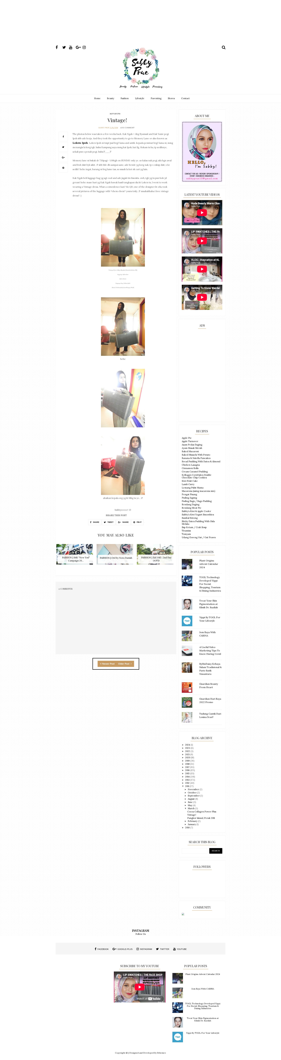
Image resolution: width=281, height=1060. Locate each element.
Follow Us (141, 934)
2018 (187, 764)
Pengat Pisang (189, 494)
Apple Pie (187, 438)
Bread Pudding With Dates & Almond (201, 461)
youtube (182, 949)
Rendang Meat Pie (191, 507)
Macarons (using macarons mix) (198, 491)
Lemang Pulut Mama (192, 487)
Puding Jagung (189, 497)
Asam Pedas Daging (192, 444)
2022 (188, 751)
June (190, 802)
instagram (146, 949)
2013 (187, 779)
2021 (187, 754)
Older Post (124, 664)
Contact (185, 98)
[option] (76, 555)
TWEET (110, 522)
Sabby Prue (104, 128)
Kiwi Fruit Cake (190, 481)
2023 (188, 748)
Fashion (125, 98)
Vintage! (191, 814)
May (190, 805)
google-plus (125, 949)
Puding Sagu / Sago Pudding (197, 501)
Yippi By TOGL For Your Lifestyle (202, 1033)
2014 (187, 776)
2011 (187, 786)
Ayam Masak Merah (192, 448)
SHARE (95, 522)
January (192, 824)
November (194, 789)
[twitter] (65, 47)
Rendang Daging (190, 504)
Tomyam (186, 534)
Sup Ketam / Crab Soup (194, 527)
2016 (187, 770)
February (193, 821)
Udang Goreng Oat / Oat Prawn (199, 537)
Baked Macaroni (190, 451)
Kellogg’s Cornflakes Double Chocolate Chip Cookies (196, 476)
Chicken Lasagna (191, 464)
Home (97, 98)
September (194, 795)
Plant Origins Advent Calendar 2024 (202, 974)
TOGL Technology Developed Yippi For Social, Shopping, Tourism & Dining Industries (202, 1006)
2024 (188, 744)
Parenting (156, 98)
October (192, 792)
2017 (187, 767)
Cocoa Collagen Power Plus (201, 811)
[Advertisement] (140, 25)
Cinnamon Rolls (190, 468)
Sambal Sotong (190, 518)
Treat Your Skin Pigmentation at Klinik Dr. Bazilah (203, 1019)
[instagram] (86, 47)
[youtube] (72, 47)
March (191, 808)
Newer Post (108, 664)
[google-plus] (79, 47)
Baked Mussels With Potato (196, 454)
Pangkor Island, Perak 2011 (201, 818)
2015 (187, 773)
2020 (188, 757)
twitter (164, 949)
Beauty (110, 98)
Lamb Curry (188, 484)
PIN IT (139, 522)
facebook (103, 949)
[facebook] (59, 47)
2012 (187, 783)
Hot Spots (115, 114)
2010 (187, 827)
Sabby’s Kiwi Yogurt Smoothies (198, 514)
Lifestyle (139, 98)
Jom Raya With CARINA (202, 988)
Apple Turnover (190, 441)
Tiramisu (186, 530)
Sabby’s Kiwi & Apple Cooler (196, 511)
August (191, 798)
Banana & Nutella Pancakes (196, 458)
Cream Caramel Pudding (195, 471)
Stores (171, 98)
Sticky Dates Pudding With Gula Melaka (198, 522)
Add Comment (127, 128)
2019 (187, 760)
